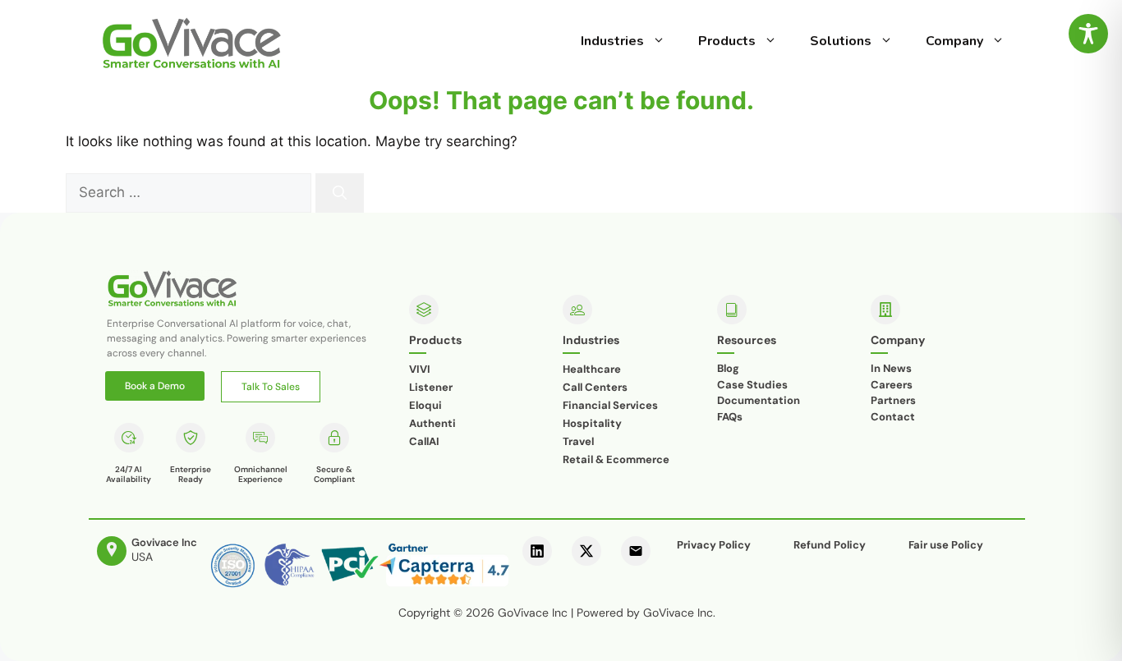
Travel (578, 441)
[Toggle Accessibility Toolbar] (1088, 33)
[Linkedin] (537, 551)
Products (727, 41)
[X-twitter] (586, 551)
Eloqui (425, 405)
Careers (892, 385)
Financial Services (610, 405)
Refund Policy (829, 545)
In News (891, 368)
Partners (893, 400)
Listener (431, 387)
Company (954, 41)
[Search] (339, 193)
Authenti (432, 423)
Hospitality (592, 423)
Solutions (840, 41)
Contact (893, 417)
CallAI (424, 441)
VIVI (419, 369)
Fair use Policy (945, 545)
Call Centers (595, 387)
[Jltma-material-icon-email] (636, 551)
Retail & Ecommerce (616, 459)
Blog (728, 368)
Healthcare (592, 369)
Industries (612, 41)
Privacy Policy (714, 545)
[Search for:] (190, 192)
